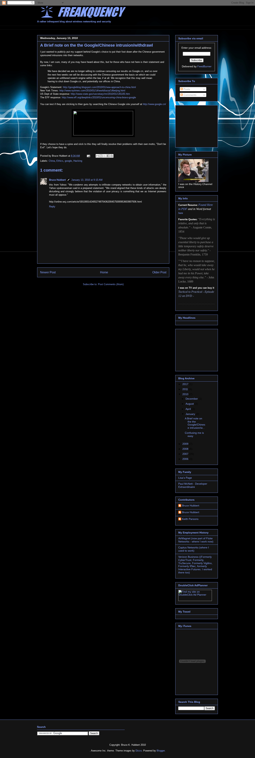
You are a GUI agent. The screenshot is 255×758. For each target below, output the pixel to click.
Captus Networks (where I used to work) (193, 549)
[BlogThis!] (101, 156)
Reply (52, 206)
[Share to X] (104, 156)
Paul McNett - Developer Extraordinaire (192, 485)
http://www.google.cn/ (154, 104)
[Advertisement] (105, 27)
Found (202, 204)
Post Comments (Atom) (111, 284)
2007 (185, 453)
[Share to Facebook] (108, 156)
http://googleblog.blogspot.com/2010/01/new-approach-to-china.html (99, 87)
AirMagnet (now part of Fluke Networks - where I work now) (195, 540)
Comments (189, 94)
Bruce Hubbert (57, 179)
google (68, 160)
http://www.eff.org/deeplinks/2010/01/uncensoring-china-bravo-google (99, 97)
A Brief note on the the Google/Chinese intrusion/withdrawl (96, 45)
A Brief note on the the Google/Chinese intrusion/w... (195, 423)
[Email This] (97, 156)
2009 (185, 443)
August (190, 403)
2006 (185, 458)
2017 (185, 384)
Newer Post (48, 272)
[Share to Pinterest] (111, 156)
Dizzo (139, 750)
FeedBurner (204, 66)
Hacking (77, 160)
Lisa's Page (185, 477)
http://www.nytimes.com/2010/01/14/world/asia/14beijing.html (92, 90)
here (180, 213)
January (191, 413)
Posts (186, 89)
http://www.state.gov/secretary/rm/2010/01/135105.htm (100, 93)
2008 (185, 448)
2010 (185, 394)
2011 (185, 389)
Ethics (59, 160)
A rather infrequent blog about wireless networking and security (74, 21)
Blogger (161, 750)
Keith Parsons (190, 518)
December (192, 398)
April (189, 408)
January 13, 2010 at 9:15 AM (86, 179)
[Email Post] (88, 155)
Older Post (159, 272)
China (52, 160)
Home (104, 272)
